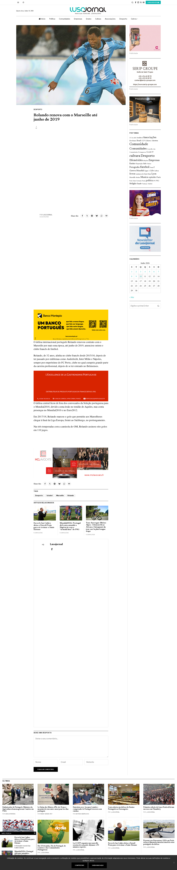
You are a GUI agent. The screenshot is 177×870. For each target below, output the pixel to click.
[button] (158, 305)
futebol (49, 495)
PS (154, 181)
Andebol (140, 138)
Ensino (132, 164)
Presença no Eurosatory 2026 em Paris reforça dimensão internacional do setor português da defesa (158, 842)
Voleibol (150, 184)
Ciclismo (148, 141)
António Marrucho (82, 814)
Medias (138, 177)
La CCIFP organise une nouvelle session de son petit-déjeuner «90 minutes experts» (86, 845)
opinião (152, 177)
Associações (149, 137)
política (149, 181)
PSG (157, 181)
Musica (144, 177)
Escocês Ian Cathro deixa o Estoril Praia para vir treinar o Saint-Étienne (44, 526)
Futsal (151, 167)
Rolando (71, 495)
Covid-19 (149, 152)
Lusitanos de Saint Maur (143, 174)
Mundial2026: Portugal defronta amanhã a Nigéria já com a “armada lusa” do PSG (70, 526)
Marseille (60, 495)
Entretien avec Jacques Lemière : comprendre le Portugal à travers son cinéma (87, 809)
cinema (155, 141)
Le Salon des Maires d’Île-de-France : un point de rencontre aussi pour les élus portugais (53, 809)
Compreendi (79, 865)
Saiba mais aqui (97, 865)
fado (145, 164)
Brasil (139, 141)
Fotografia (134, 167)
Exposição (139, 163)
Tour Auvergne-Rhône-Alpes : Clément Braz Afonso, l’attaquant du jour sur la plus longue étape (96, 527)
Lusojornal (47, 215)
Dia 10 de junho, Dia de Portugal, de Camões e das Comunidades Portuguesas (52, 848)
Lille (152, 171)
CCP (143, 141)
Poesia (143, 181)
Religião (133, 184)
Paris (159, 177)
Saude (139, 184)
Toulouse (144, 184)
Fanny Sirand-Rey (46, 814)
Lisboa (156, 171)
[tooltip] (135, 2)
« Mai (131, 297)
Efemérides (136, 160)
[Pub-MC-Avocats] (71, 462)
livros (132, 174)
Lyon (153, 174)
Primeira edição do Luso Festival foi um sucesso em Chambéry (158, 808)
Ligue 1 (147, 171)
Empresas (154, 160)
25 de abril (132, 138)
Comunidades (138, 148)
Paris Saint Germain (135, 181)
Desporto (38, 109)
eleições (145, 160)
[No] (174, 862)
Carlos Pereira (10, 814)
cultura (134, 156)
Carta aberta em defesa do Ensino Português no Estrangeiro (121, 808)
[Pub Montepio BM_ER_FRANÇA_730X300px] (71, 324)
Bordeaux (132, 141)
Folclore (149, 163)
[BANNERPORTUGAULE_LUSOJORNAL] (71, 385)
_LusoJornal (115, 812)
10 (141, 276)
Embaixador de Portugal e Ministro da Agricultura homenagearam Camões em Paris (18, 809)
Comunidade (138, 144)
